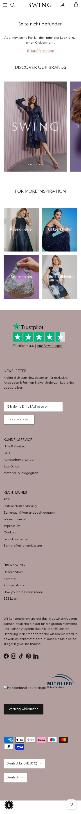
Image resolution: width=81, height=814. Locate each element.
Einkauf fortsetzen (40, 50)
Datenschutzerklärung (20, 506)
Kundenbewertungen (19, 459)
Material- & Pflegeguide (21, 473)
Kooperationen (15, 585)
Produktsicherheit (16, 539)
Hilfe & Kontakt (15, 446)
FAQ (7, 453)
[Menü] (5, 5)
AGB (7, 499)
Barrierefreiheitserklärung (23, 545)
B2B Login (11, 598)
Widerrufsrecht (15, 519)
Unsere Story (13, 572)
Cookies (10, 532)
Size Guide (11, 466)
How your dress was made (23, 592)
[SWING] (40, 5)
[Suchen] (15, 5)
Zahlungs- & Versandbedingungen (29, 512)
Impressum (12, 526)
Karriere (10, 578)
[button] (9, 804)
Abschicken (19, 419)
